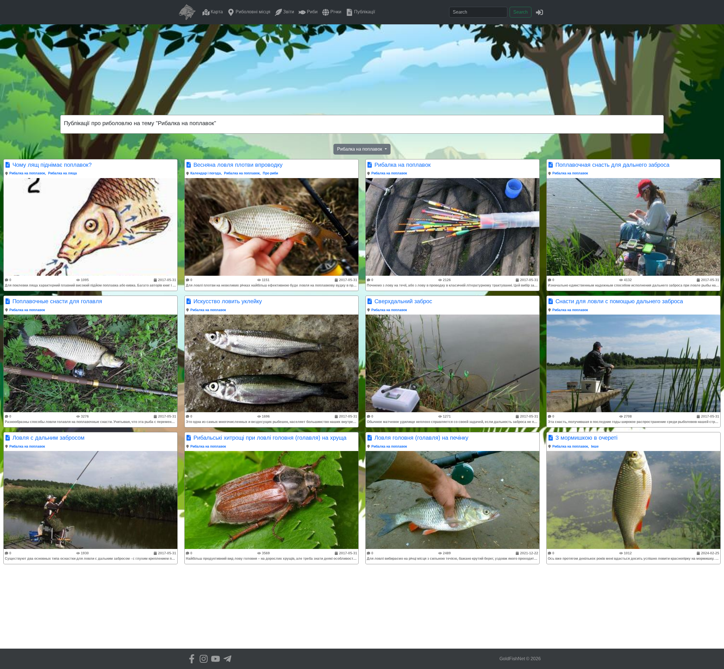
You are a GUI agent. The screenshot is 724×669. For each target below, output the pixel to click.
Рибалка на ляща (62, 173)
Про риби (270, 173)
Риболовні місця (252, 11)
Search (520, 12)
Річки (335, 11)
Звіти (288, 11)
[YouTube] (214, 658)
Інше (595, 446)
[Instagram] (202, 658)
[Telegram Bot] (226, 658)
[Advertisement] (362, 66)
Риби (312, 11)
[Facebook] (190, 658)
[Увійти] (539, 12)
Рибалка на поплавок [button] (360, 149)
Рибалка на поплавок (27, 173)
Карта (216, 11)
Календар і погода (205, 173)
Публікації (364, 11)
